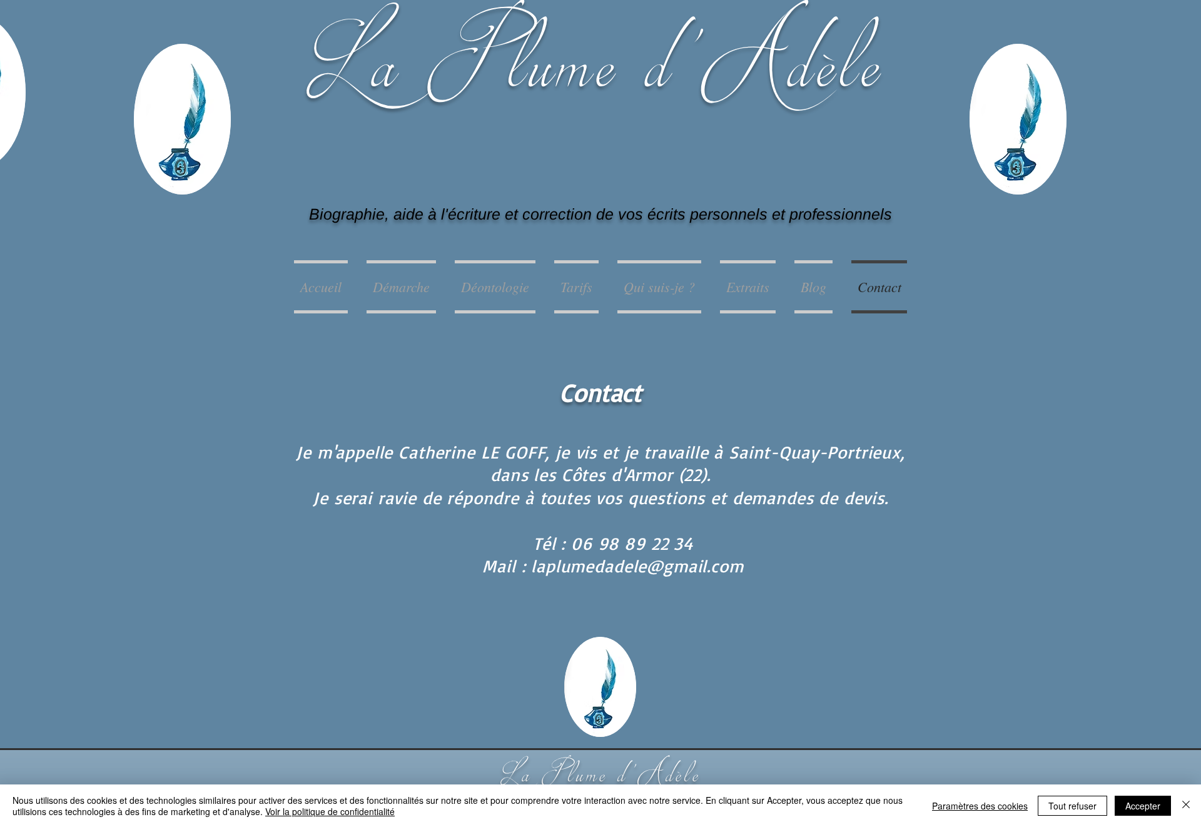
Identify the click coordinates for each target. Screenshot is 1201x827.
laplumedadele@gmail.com (637, 566)
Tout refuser (1072, 805)
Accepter (1142, 805)
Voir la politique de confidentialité (330, 811)
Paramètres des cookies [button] (980, 805)
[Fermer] (1185, 805)
